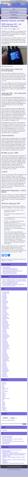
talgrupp (3, 260)
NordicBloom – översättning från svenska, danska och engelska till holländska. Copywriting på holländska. (14, 454)
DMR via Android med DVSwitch (10, 272)
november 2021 (5, 307)
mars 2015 (4, 353)
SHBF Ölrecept (5, 443)
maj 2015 (4, 351)
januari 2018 (5, 323)
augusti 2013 (5, 371)
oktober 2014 (5, 359)
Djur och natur (5, 388)
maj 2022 (4, 305)
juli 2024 (4, 294)
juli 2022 (4, 303)
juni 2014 (4, 363)
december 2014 (5, 357)
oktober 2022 (5, 302)
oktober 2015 (5, 347)
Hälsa (3, 394)
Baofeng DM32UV (6, 267)
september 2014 (5, 360)
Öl (2, 400)
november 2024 (5, 293)
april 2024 (4, 296)
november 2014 (5, 358)
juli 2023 (4, 299)
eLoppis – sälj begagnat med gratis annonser (12, 449)
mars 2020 (4, 312)
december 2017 (5, 324)
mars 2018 (4, 320)
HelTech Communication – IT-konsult (10, 452)
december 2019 (5, 314)
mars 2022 (4, 306)
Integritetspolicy (14, 17)
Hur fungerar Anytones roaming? (10, 273)
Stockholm (4, 408)
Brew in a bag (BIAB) (6, 437)
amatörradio (20, 259)
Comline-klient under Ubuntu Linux (10, 268)
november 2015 (5, 346)
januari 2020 (5, 313)
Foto (3, 392)
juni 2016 (4, 339)
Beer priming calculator (7, 436)
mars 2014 (4, 366)
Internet (4, 395)
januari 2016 (5, 343)
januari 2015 (5, 355)
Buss (3, 386)
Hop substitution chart (7, 440)
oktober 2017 (5, 326)
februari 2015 (5, 354)
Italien (3, 397)
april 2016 (4, 340)
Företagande (5, 391)
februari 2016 (5, 342)
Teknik (3, 409)
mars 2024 (4, 297)
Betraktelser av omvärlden (14, 1)
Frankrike (4, 393)
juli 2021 (4, 309)
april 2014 (4, 365)
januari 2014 (5, 369)
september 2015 (5, 348)
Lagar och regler (5, 398)
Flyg (3, 389)
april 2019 (4, 316)
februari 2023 (5, 301)
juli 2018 (4, 319)
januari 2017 (5, 334)
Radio (9, 259)
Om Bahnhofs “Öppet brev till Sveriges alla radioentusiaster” (13, 285)
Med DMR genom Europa (12, 282)
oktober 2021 (5, 308)
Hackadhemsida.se (6, 451)
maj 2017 (4, 330)
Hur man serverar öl (6, 442)
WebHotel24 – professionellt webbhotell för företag (13, 463)
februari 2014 (5, 368)
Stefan (18, 28)
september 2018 (5, 318)
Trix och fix (4, 410)
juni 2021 (4, 311)
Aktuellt (4, 382)
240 (17, 259)
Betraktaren (14, 14)
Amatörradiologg (14, 11)
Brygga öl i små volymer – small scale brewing (12, 438)
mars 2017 (4, 332)
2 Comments (10, 260)
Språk (3, 406)
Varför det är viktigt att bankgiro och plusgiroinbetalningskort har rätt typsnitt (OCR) (12, 270)
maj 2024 (4, 295)
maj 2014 (4, 364)
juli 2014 (4, 361)
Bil (3, 385)
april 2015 (4, 352)
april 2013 (4, 374)
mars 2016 (4, 341)
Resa (3, 405)
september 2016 (5, 336)
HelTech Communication (16, 469)
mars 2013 (4, 375)
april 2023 (4, 300)
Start (14, 9)
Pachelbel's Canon (6, 455)
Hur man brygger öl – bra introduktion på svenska (13, 441)
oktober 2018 (5, 317)
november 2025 (5, 291)
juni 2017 (4, 329)
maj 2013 (4, 372)
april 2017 (4, 331)
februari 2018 (5, 322)
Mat (3, 399)
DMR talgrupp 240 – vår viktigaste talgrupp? (11, 25)
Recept (3, 404)
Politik (3, 402)
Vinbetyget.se (5, 461)
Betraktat (4, 383)
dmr (25, 259)
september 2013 (5, 370)
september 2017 (5, 328)
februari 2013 (5, 376)
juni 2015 (4, 349)
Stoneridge (4, 430)
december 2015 (5, 345)
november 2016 (5, 335)
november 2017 (5, 325)
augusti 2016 (5, 337)
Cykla (3, 387)
